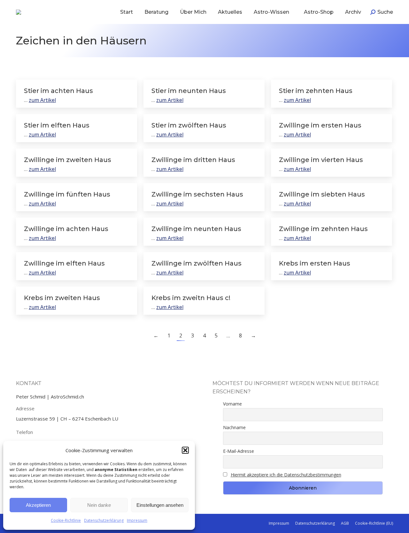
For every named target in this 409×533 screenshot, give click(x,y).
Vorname (232, 404)
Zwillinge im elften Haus (64, 263)
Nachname (234, 427)
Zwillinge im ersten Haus (320, 125)
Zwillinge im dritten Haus (193, 160)
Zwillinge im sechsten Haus (197, 194)
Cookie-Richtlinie (66, 520)
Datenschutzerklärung (104, 520)
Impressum (137, 520)
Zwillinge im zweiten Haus (67, 160)
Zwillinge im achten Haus (66, 229)
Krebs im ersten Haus (314, 263)
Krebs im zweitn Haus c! (190, 298)
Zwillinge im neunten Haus (196, 229)
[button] (185, 450)
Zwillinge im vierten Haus (321, 160)
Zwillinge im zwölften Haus (196, 263)
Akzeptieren (38, 505)
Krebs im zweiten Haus (62, 298)
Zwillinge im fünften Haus (67, 194)
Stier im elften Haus (56, 125)
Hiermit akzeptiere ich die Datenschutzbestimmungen (286, 475)
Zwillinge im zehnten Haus (323, 229)
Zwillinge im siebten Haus (322, 194)
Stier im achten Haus (58, 91)
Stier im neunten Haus (188, 91)
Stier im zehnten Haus (315, 91)
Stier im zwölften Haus (188, 125)
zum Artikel (42, 100)
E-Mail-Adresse (238, 451)
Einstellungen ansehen (159, 505)
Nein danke (99, 505)
